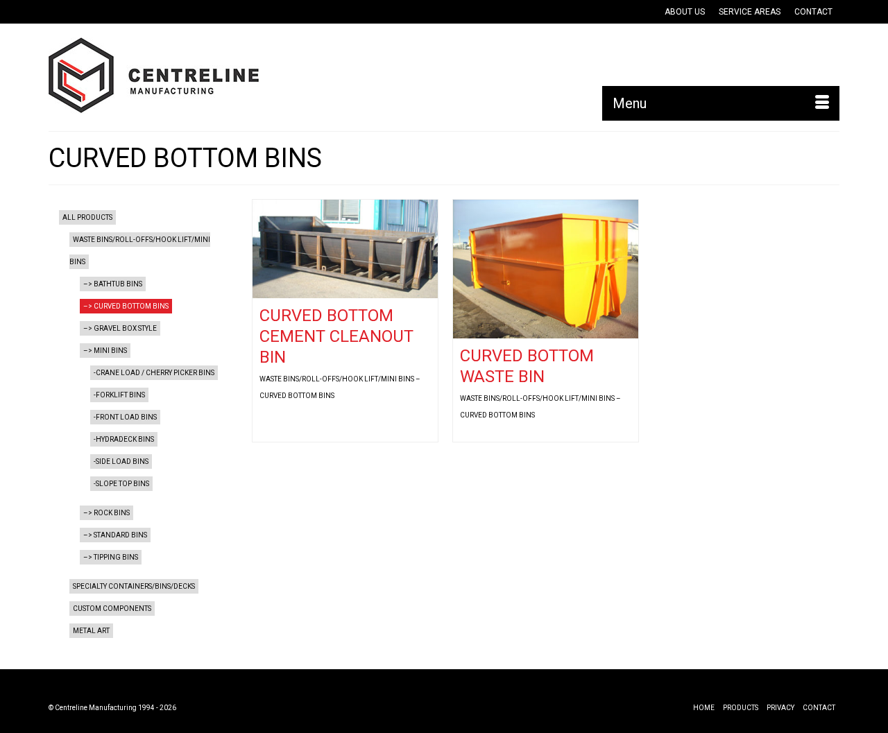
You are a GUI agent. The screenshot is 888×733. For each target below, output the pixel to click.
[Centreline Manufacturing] (173, 75)
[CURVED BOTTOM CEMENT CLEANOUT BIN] (345, 249)
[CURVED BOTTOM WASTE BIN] (545, 269)
